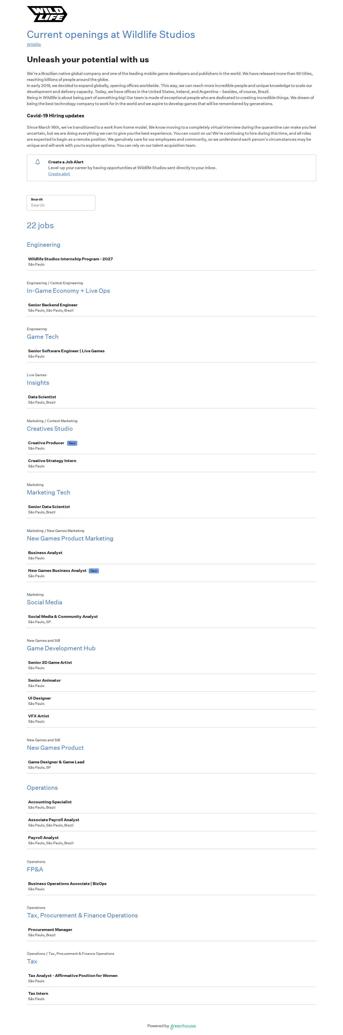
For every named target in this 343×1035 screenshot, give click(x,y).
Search (37, 199)
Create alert (59, 173)
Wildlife (34, 44)
